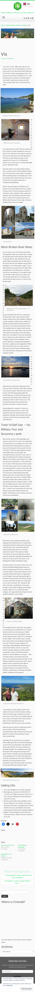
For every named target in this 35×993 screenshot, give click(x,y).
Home (3, 25)
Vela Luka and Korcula (7, 845)
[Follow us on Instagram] (31, 18)
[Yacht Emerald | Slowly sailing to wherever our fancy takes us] (17, 6)
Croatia (24, 25)
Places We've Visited (13, 25)
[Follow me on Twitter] (27, 18)
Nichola (12, 58)
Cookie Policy (9, 985)
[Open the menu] (3, 17)
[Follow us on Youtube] (33, 18)
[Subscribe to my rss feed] (25, 18)
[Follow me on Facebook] (29, 18)
